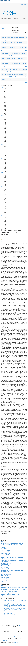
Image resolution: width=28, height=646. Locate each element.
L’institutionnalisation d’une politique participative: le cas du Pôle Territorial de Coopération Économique (15, 609)
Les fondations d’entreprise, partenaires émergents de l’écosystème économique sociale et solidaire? (15, 606)
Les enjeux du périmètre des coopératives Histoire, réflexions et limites (13, 615)
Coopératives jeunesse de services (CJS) (12, 570)
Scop (2, 589)
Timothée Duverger (6, 563)
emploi (23, 589)
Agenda (3, 51)
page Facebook (22, 625)
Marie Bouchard (5, 553)
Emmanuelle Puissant (7, 566)
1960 (2, 158)
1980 (2, 130)
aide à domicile (5, 569)
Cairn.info (13, 4)
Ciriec (2, 583)
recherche (5, 591)
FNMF (10, 589)
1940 (2, 186)
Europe (13, 591)
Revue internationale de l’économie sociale (13, 18)
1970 (2, 144)
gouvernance (16, 589)
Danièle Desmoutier (6, 79)
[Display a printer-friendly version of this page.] (14, 239)
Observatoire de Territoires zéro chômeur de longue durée (13, 560)
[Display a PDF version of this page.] (14, 241)
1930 (2, 201)
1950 (2, 172)
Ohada (3, 547)
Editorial (3, 586)
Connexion (23, 4)
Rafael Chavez (5, 554)
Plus (2, 595)
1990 (2, 115)
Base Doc (4, 67)
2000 (2, 101)
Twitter (12, 625)
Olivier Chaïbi (4, 576)
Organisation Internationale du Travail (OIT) (12, 543)
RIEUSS (3, 581)
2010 (2, 87)
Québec (6, 587)
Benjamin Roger (5, 550)
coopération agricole (10, 593)
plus (26, 50)
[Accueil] (9, 13)
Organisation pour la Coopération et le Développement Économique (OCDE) (11, 545)
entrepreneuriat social (13, 587)
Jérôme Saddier (5, 577)
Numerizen (15, 642)
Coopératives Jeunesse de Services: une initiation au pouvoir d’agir (15, 612)
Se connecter (4, 640)
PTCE (2, 556)
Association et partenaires (14, 636)
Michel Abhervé (5, 549)
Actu (2, 28)
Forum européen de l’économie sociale (11, 551)
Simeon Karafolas (6, 574)
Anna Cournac (5, 571)
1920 (2, 215)
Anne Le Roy (4, 564)
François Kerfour (5, 578)
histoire (6, 589)
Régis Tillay (4, 580)
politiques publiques (22, 587)
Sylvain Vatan (4, 567)
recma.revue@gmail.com (14, 633)
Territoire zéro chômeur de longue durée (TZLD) (12, 558)
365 (2, 542)
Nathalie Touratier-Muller (7, 573)
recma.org (14, 638)
